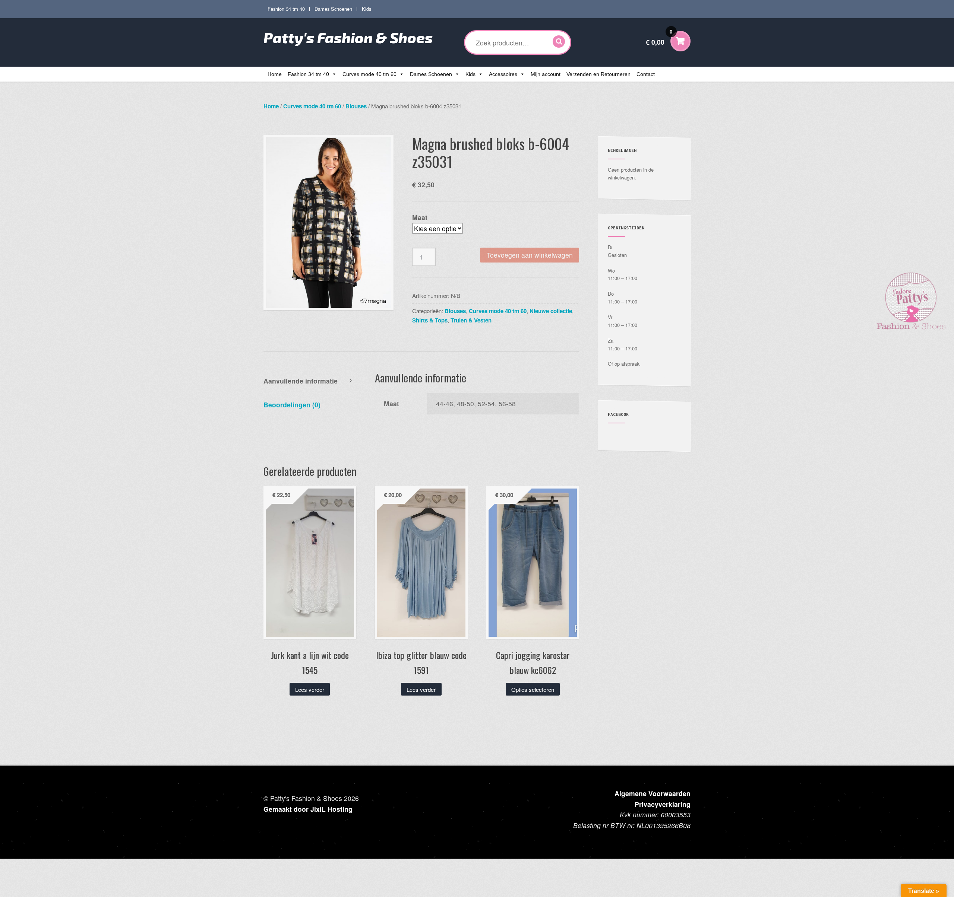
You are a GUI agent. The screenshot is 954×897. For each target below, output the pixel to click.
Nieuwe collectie (551, 311)
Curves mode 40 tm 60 (369, 74)
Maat (419, 217)
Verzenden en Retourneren (598, 74)
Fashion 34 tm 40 (286, 8)
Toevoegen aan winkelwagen (530, 255)
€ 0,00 (659, 37)
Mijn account (545, 74)
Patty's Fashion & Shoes (348, 37)
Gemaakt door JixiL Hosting (308, 809)
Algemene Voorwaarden (653, 793)
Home (275, 74)
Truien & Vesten (471, 320)
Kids (366, 8)
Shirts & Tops (430, 320)
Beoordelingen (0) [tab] (291, 404)
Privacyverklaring (663, 804)
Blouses (356, 106)
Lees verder (309, 689)
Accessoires (503, 74)
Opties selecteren (532, 689)
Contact (645, 74)
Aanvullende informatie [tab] (300, 380)
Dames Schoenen (333, 8)
